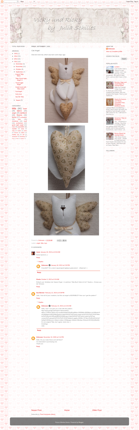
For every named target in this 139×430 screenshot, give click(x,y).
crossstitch (21, 127)
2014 (16, 56)
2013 (16, 59)
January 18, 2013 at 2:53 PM (60, 265)
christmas (15, 121)
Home (67, 410)
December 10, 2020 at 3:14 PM (54, 337)
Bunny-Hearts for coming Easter (119, 134)
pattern (22, 138)
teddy (22, 129)
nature (23, 132)
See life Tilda (19, 97)
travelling (22, 136)
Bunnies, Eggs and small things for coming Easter (120, 83)
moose (16, 132)
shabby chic (15, 134)
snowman (14, 136)
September (19, 72)
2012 (16, 61)
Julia (13, 130)
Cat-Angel (18, 91)
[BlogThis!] (60, 240)
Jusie (38, 252)
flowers (19, 115)
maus (17, 138)
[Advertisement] (66, 393)
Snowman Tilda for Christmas (120, 118)
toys (45, 243)
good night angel (17, 125)
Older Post (97, 410)
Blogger (81, 422)
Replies (40, 261)
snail (25, 121)
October (18, 69)
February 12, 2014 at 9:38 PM (54, 292)
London (116, 67)
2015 (16, 53)
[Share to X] (62, 240)
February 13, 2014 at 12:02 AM (61, 306)
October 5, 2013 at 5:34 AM (50, 279)
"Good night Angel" (19, 83)
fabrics (19, 111)
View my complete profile (114, 51)
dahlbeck (23, 113)
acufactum (19, 123)
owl (23, 134)
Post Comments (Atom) (47, 414)
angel (38, 243)
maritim (14, 129)
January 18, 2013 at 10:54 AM (50, 252)
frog (13, 138)
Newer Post (36, 410)
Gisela (38, 279)
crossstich (23, 117)
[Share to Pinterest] (66, 240)
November (19, 66)
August (18, 100)
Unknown (44, 265)
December (19, 64)
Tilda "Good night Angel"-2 (21, 79)
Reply (38, 257)
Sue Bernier (40, 292)
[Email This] (58, 240)
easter (19, 130)
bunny (14, 117)
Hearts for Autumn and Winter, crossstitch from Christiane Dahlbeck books (120, 103)
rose (13, 127)
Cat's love (18, 94)
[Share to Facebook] (64, 240)
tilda (42, 243)
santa (25, 130)
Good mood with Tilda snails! (20, 87)
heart (25, 109)
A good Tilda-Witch (19, 75)
